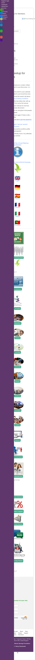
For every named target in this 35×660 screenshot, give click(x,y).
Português (17, 225)
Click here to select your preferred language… (17, 162)
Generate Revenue (17, 524)
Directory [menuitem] (3, 8)
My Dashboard (17, 289)
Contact (20, 633)
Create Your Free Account (17, 257)
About (21, 631)
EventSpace (17, 410)
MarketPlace (17, 323)
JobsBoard (17, 396)
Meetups (17, 381)
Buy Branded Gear (17, 476)
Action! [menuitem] (3, 2)
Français (17, 207)
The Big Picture (17, 561)
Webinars (17, 440)
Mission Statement (17, 497)
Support (26, 633)
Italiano (17, 216)
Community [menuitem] (4, 11)
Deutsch (17, 189)
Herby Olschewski (21, 646)
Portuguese (15, 126)
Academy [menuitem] (3, 19)
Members (15, 63)
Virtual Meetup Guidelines (20, 98)
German (19, 124)
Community (17, 366)
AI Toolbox (17, 308)
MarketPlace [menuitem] (4, 6)
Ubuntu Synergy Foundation (22, 643)
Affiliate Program (17, 511)
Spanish (25, 124)
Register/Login (14, 631)
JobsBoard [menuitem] (4, 15)
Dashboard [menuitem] (4, 4)
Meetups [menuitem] (3, 13)
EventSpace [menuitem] (4, 17)
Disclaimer (21, 634)
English (14, 124)
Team (26, 631)
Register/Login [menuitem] (5, 1)
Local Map (17, 352)
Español (17, 198)
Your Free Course (17, 457)
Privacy (14, 634)
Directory (17, 337)
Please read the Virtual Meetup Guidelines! (17, 144)
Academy (17, 425)
